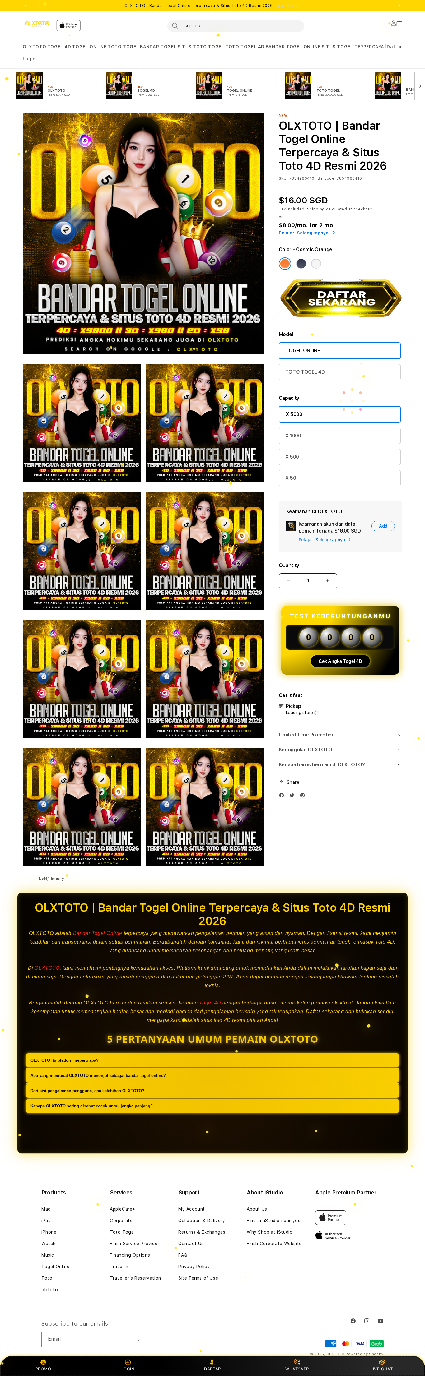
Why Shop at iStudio (269, 1232)
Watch (48, 1243)
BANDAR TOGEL (158, 46)
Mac (46, 1209)
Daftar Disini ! (287, 5)
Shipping (316, 209)
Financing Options (130, 1255)
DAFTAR (212, 1368)
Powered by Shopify (365, 1354)
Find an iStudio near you (274, 1220)
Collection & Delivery (201, 1220)
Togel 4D (210, 1002)
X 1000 (293, 436)
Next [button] (399, 5)
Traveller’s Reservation (135, 1278)
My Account (191, 1209)
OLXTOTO (34, 46)
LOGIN (128, 1368)
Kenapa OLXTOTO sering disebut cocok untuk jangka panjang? (91, 1106)
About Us (257, 1209)
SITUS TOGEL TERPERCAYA (353, 46)
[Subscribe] (137, 1339)
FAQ (183, 1255)
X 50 (290, 478)
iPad (46, 1220)
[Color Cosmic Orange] (285, 263)
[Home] (37, 24)
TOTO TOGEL (123, 46)
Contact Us (191, 1243)
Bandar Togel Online (97, 933)
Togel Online (55, 1266)
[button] (34, 46)
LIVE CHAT (382, 1368)
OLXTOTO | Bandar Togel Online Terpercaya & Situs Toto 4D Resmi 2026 (212, 5)
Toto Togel (122, 1232)
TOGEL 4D (59, 46)
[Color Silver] (316, 264)
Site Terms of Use (198, 1278)
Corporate (121, 1220)
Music (47, 1255)
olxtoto (49, 1289)
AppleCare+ (122, 1209)
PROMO (43, 1368)
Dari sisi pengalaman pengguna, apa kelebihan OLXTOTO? (87, 1090)
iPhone (49, 1232)
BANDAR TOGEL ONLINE (293, 46)
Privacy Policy (194, 1266)
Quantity (289, 565)
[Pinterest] (304, 796)
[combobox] (235, 25)
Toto (46, 1278)
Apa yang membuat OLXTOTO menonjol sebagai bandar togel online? (98, 1075)
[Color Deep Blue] (301, 264)
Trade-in (119, 1266)
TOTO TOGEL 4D (244, 46)
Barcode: (326, 178)
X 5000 (294, 414)
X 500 (292, 457)
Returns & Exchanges (201, 1232)
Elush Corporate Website (274, 1243)
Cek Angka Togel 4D (340, 661)
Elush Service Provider (134, 1243)
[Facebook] (283, 796)
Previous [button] (26, 5)
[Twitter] (293, 796)
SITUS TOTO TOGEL (201, 46)
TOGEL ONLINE (89, 46)
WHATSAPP (297, 1368)
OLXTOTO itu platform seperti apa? (64, 1060)
